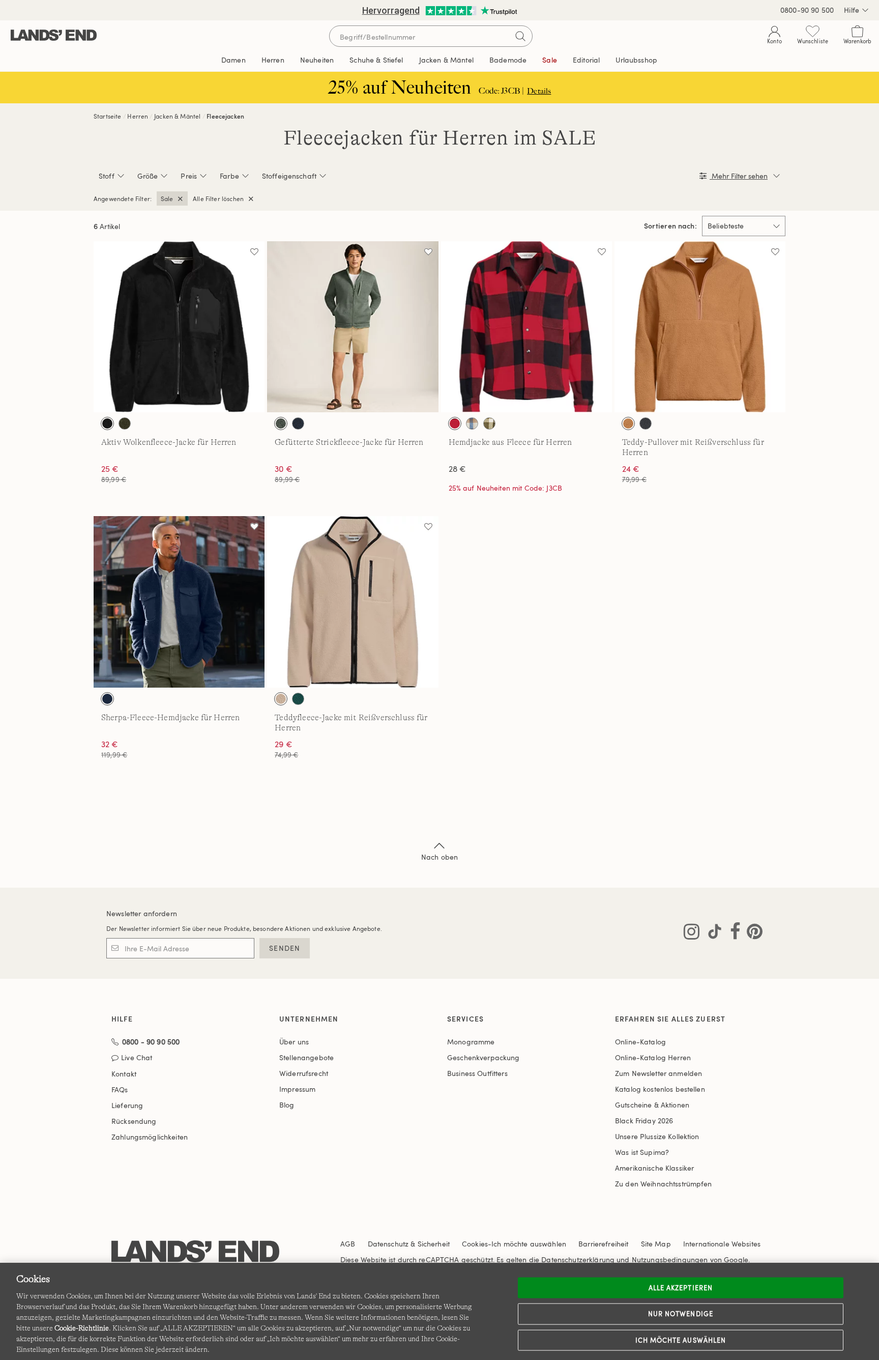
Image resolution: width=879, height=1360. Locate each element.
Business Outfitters (477, 1073)
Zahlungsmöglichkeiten (149, 1137)
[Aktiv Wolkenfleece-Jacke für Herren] (179, 326)
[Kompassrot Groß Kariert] (455, 423)
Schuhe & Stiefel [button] (376, 60)
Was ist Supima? (642, 1152)
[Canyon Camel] (628, 423)
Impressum (297, 1089)
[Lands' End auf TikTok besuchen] (711, 933)
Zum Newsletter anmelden (658, 1073)
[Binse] (281, 423)
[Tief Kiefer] (298, 699)
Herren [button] (272, 60)
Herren (137, 116)
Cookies (475, 1244)
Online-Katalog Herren (653, 1057)
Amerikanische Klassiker (654, 1168)
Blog (287, 1105)
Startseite (108, 116)
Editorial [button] (586, 60)
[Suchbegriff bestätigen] (520, 36)
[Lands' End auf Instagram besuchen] (691, 933)
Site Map (656, 1244)
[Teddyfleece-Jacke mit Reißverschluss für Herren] (352, 601)
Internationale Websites (721, 1244)
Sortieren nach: (670, 226)
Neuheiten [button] (317, 60)
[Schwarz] (107, 423)
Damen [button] (233, 60)
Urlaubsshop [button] (636, 60)
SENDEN (284, 948)
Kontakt (123, 1074)
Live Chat (136, 1058)
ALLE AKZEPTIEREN (681, 1287)
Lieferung (127, 1105)
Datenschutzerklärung (577, 1259)
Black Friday (644, 1120)
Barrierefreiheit (603, 1244)
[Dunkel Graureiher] (645, 423)
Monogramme (470, 1041)
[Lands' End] (53, 36)
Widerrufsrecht (303, 1073)
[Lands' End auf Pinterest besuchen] (752, 933)
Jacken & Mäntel (177, 116)
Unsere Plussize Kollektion (657, 1136)
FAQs (119, 1089)
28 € (457, 468)
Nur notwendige (680, 1313)
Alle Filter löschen (218, 198)
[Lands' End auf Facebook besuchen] (732, 933)
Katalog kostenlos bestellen (660, 1089)
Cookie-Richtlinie (81, 1328)
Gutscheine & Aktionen (652, 1105)
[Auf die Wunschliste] (254, 251)
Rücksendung (134, 1121)
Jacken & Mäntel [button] (446, 60)
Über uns (294, 1041)
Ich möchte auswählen (680, 1339)
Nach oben (439, 857)
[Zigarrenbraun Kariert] (489, 423)
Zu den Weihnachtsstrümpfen (663, 1183)
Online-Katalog (640, 1041)
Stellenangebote (306, 1057)
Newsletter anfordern (141, 913)
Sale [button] (549, 60)
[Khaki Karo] (472, 423)
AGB (347, 1244)
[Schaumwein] (281, 699)
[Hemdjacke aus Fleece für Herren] (526, 326)
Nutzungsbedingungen (670, 1259)
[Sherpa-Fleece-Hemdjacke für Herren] (179, 601)
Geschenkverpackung (483, 1057)
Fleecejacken (225, 116)
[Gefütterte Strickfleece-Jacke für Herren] (352, 326)
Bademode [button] (507, 60)
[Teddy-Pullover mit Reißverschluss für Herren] (699, 326)
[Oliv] (125, 423)
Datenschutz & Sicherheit (409, 1244)
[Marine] (298, 423)
